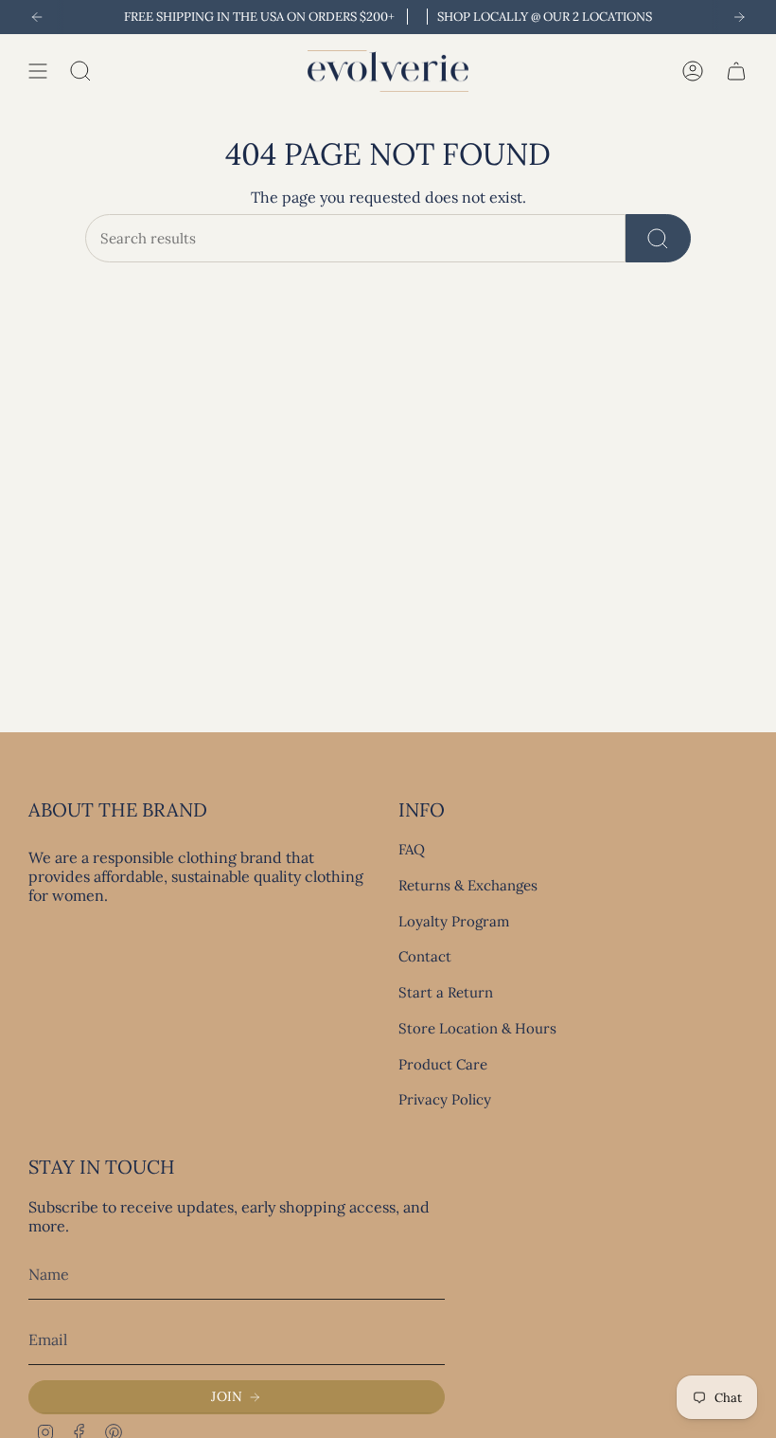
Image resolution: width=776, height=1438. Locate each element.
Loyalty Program (453, 921)
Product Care (442, 1064)
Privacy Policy (444, 1099)
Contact (424, 956)
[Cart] (736, 71)
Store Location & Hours (477, 1028)
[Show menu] (38, 71)
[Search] (658, 238)
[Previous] (36, 17)
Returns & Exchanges (468, 885)
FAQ (411, 849)
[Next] (739, 17)
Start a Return (445, 992)
